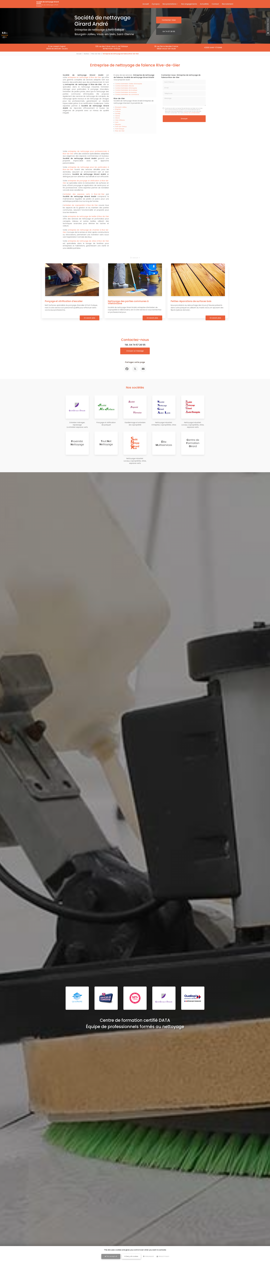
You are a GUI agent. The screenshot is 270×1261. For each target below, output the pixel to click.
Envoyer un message (135, 351)
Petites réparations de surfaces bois (191, 301)
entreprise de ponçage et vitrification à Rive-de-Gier (86, 181)
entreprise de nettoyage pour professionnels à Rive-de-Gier (86, 152)
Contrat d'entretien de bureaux (126, 92)
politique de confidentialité (191, 113)
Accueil (145, 4)
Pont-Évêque (119, 129)
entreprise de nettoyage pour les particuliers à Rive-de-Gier (86, 168)
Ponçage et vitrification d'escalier (64, 301)
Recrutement (227, 4)
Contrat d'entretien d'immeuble (126, 88)
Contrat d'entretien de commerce (127, 94)
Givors (117, 118)
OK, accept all (111, 1256)
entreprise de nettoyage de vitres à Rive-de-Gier (88, 241)
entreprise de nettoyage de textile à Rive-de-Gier (88, 216)
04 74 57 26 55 (169, 31)
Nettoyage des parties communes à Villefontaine (128, 302)
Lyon (116, 122)
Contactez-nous (169, 20)
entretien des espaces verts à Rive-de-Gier (84, 194)
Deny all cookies (132, 1256)
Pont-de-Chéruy (121, 126)
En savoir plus (89, 318)
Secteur (86, 54)
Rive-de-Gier (96, 54)
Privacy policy (163, 1256)
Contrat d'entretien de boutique (126, 90)
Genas (117, 116)
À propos (156, 4)
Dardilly (117, 113)
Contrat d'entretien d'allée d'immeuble (128, 84)
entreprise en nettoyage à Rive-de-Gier (84, 77)
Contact (215, 4)
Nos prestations (169, 4)
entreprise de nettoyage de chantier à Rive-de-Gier (86, 231)
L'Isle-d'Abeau (120, 120)
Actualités (204, 4)
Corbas (117, 111)
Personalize (149, 1256)
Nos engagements (189, 4)
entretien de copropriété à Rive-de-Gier (81, 205)
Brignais (118, 109)
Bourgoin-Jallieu (121, 107)
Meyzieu (118, 124)
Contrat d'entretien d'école (124, 86)
